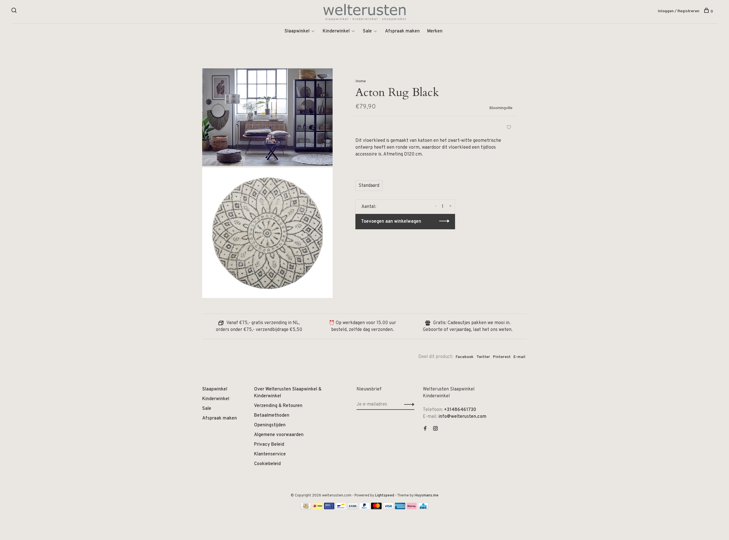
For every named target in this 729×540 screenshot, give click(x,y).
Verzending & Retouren (278, 406)
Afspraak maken (402, 31)
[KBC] (423, 508)
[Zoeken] (14, 11)
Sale (367, 31)
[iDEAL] (317, 508)
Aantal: (368, 207)
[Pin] (329, 508)
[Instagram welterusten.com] (435, 429)
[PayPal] (364, 508)
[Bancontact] (341, 508)
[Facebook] (425, 429)
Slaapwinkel (297, 31)
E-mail (519, 357)
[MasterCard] (376, 508)
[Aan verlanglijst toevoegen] (509, 128)
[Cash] (306, 508)
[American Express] (400, 508)
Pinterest (502, 357)
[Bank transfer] (352, 508)
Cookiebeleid (267, 464)
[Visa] (388, 508)
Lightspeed (384, 495)
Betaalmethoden (271, 415)
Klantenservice (270, 454)
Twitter (483, 357)
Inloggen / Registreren (678, 11)
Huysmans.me (427, 495)
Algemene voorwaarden (279, 435)
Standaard (369, 186)
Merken (435, 31)
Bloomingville (501, 108)
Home (360, 81)
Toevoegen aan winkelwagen (391, 221)
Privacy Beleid (269, 444)
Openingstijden (270, 425)
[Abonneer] (407, 404)
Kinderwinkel (336, 31)
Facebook (465, 357)
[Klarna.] (412, 508)
